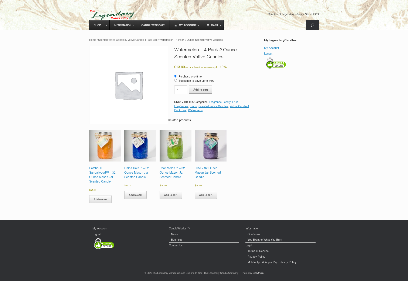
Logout (268, 53)
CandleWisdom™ (179, 228)
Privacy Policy (256, 256)
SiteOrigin (258, 272)
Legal (248, 245)
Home (92, 39)
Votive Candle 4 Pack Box (142, 39)
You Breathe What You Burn (265, 239)
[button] (312, 25)
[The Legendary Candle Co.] (113, 15)
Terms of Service (258, 251)
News (174, 234)
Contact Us (176, 245)
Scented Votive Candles (112, 39)
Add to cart (200, 89)
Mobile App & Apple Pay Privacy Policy (272, 262)
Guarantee (254, 234)
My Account (271, 48)
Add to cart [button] (100, 199)
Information (252, 228)
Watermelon (195, 110)
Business (177, 239)
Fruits (193, 106)
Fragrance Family (220, 102)
